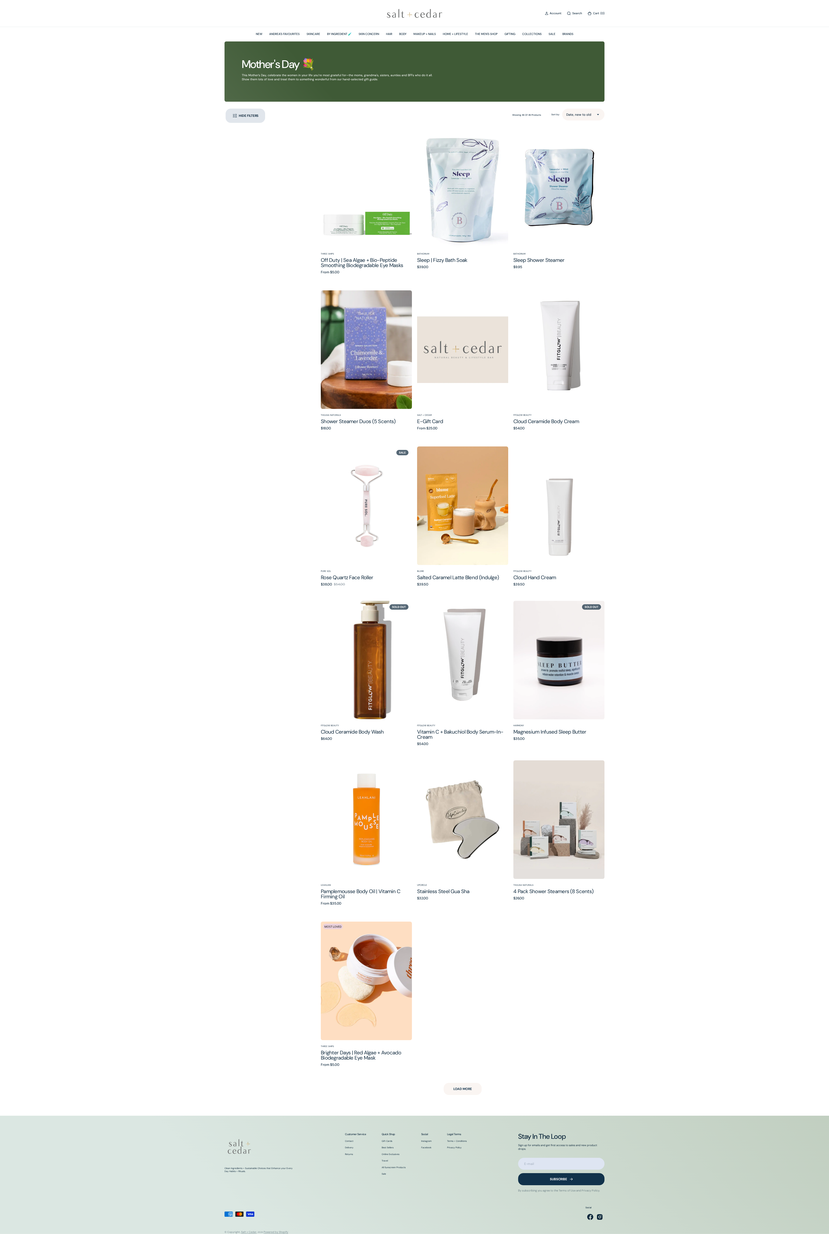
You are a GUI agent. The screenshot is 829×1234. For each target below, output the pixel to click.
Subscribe (558, 1179)
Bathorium (423, 253)
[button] (553, 13)
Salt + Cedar (424, 415)
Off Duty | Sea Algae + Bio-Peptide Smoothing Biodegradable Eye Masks (362, 263)
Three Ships (327, 253)
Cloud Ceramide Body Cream (546, 421)
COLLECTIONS (532, 34)
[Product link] (366, 188)
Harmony (518, 725)
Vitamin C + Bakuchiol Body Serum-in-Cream (460, 734)
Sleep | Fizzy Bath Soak (442, 260)
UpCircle (422, 885)
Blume (420, 571)
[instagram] (599, 1217)
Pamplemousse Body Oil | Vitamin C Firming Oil (360, 894)
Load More (462, 1089)
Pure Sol (326, 571)
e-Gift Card (430, 421)
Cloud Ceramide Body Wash (352, 731)
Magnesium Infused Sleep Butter (549, 731)
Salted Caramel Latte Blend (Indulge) (458, 577)
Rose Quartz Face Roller (347, 577)
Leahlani (326, 885)
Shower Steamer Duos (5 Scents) (358, 421)
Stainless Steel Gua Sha (443, 891)
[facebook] (590, 1217)
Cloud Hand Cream (534, 577)
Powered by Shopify (276, 1232)
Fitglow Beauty (522, 415)
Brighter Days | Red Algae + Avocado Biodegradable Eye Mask (361, 1055)
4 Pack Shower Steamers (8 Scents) (553, 891)
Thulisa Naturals (331, 415)
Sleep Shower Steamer (539, 260)
